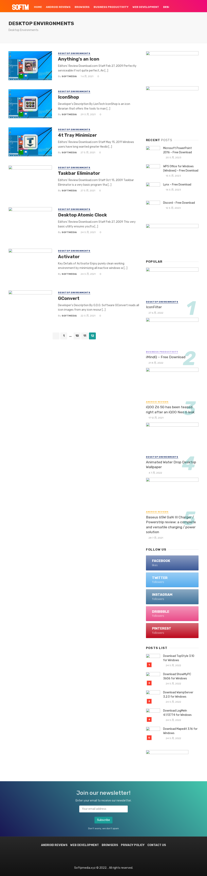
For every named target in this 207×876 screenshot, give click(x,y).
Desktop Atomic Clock (82, 214)
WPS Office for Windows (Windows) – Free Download (180, 168)
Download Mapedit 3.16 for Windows (180, 731)
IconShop (68, 97)
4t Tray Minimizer (77, 135)
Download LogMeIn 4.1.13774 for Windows (177, 713)
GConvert (68, 298)
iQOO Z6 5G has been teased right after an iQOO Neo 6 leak (170, 409)
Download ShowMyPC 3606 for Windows (177, 676)
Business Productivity (111, 7)
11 (84, 336)
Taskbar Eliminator (79, 173)
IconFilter (154, 307)
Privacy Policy (133, 845)
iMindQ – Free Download (165, 357)
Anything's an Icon (78, 59)
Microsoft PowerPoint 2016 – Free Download (177, 150)
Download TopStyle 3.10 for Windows (178, 658)
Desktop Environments (74, 53)
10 (77, 336)
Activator (69, 256)
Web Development (146, 7)
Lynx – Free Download (177, 184)
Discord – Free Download (179, 203)
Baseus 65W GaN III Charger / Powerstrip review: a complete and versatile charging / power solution (171, 524)
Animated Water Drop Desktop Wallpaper (171, 464)
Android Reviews (58, 7)
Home (38, 7)
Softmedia (69, 76)
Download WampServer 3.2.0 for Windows (178, 694)
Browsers (82, 7)
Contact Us (156, 845)
